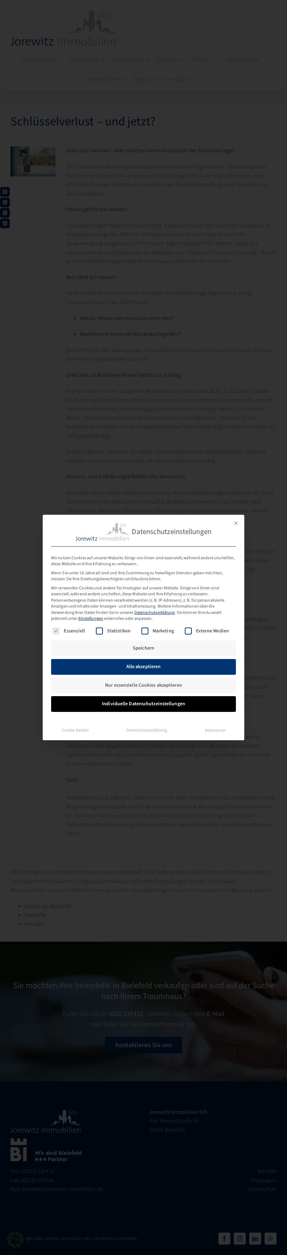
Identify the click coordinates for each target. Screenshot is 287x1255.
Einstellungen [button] (90, 618)
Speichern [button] (143, 648)
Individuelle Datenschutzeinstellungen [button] (143, 703)
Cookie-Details (75, 730)
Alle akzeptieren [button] (143, 666)
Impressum (215, 730)
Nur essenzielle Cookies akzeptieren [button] (143, 685)
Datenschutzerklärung (154, 612)
